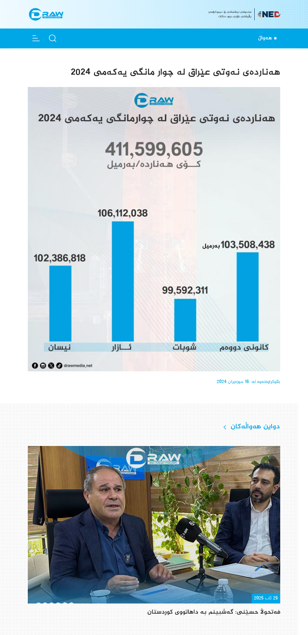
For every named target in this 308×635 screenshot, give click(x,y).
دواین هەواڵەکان (255, 427)
